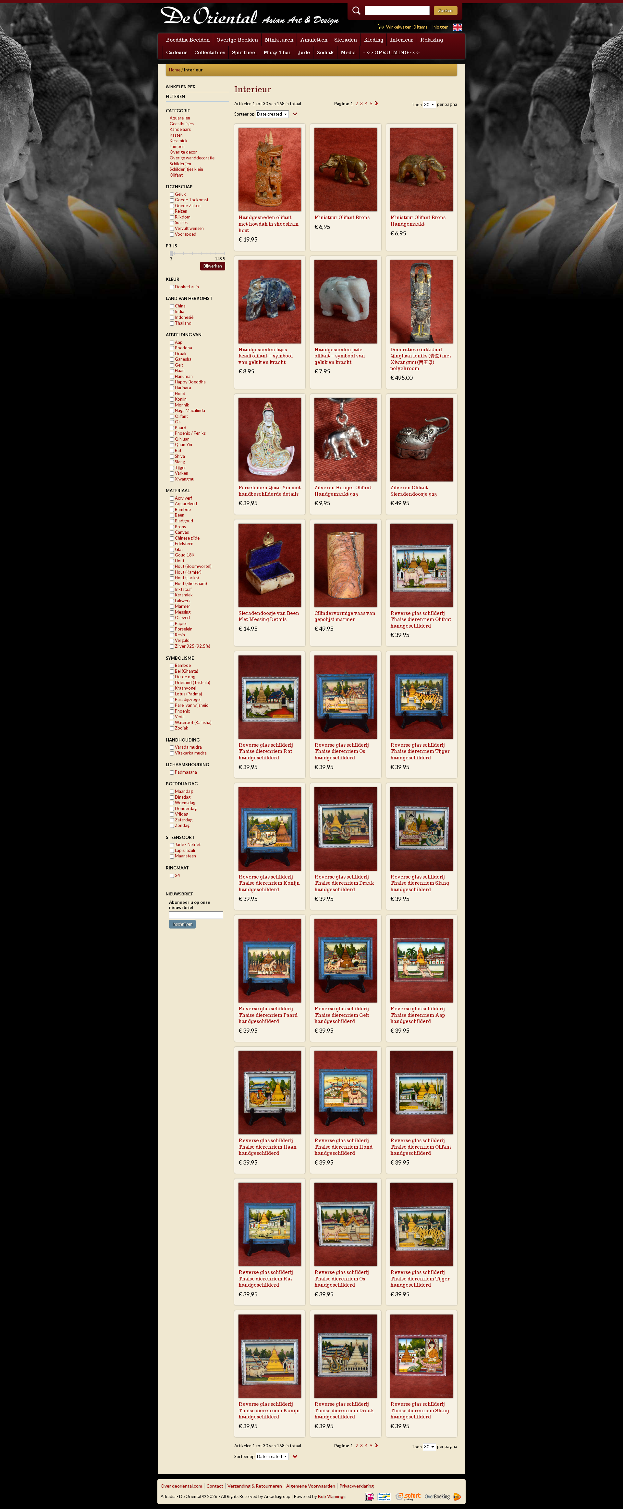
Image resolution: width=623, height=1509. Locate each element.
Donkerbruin (186, 286)
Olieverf (182, 617)
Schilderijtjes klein (186, 169)
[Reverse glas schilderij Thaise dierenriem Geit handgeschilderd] (345, 961)
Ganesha (182, 359)
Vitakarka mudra (190, 752)
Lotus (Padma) (188, 693)
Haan (179, 370)
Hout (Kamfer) (188, 572)
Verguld (181, 640)
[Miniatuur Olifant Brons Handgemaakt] (421, 169)
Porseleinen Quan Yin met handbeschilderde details (269, 491)
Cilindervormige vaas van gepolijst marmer (344, 616)
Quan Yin (183, 444)
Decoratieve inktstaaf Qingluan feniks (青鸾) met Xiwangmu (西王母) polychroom (420, 359)
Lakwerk (182, 600)
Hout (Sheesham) (190, 583)
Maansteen (185, 855)
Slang (179, 461)
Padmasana (185, 772)
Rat (177, 450)
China (180, 305)
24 (177, 875)
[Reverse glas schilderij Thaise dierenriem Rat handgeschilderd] (269, 697)
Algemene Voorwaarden (310, 1486)
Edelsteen (183, 543)
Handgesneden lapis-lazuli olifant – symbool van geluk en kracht (265, 356)
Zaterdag (183, 819)
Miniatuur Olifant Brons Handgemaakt (418, 221)
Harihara (182, 387)
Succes (181, 222)
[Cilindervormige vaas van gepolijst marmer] (345, 565)
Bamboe (182, 509)
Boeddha (183, 347)
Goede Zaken (187, 205)
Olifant (176, 175)
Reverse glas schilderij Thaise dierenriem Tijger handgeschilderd (420, 751)
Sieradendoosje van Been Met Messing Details (268, 616)
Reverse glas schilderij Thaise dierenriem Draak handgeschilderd (344, 883)
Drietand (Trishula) (192, 682)
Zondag (181, 825)
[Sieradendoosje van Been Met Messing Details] (269, 565)
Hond (179, 393)
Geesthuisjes (182, 123)
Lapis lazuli (184, 850)
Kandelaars (180, 129)
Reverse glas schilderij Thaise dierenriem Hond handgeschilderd (343, 1147)
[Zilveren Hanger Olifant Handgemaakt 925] (345, 439)
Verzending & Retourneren (254, 1486)
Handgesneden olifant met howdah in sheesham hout (268, 224)
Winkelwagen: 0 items (406, 27)
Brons (180, 526)
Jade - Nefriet (187, 844)
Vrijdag (181, 814)
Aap (178, 342)
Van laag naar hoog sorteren (295, 113)
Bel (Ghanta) (186, 671)
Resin (179, 634)
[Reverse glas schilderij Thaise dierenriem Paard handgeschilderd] (269, 961)
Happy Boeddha (190, 381)
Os (177, 421)
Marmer (182, 606)
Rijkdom (182, 216)
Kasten (176, 135)
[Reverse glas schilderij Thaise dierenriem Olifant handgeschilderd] (421, 565)
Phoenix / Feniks (190, 433)
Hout (179, 560)
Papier (180, 623)
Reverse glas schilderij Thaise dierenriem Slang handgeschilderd (419, 883)
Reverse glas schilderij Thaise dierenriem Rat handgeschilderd (265, 751)
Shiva (179, 456)
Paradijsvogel (187, 699)
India (179, 311)
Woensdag (184, 802)
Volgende (376, 103)
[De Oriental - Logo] (250, 16)
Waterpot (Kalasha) (193, 722)
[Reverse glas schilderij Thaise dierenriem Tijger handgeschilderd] (421, 697)
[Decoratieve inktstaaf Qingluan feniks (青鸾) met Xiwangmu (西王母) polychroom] (421, 301)
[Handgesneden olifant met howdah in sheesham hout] (269, 169)
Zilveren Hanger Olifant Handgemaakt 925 (343, 491)
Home (174, 69)
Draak (180, 353)
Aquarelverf (185, 503)
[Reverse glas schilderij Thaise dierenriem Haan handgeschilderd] (269, 1092)
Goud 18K (184, 554)
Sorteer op (244, 114)
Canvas (181, 532)
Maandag (183, 791)
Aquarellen (180, 117)
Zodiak (181, 727)
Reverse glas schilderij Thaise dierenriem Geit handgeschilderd (341, 1015)
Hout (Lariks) (186, 577)
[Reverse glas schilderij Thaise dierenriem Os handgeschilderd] (345, 697)
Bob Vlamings (332, 1496)
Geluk (180, 194)
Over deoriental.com (181, 1486)
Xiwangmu (184, 478)
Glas (178, 549)
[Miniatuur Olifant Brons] (345, 169)
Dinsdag (182, 797)
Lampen (177, 146)
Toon (417, 104)
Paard (180, 427)
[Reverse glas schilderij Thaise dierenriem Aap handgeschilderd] (421, 961)
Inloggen (440, 27)
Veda (179, 716)
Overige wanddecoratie (192, 157)
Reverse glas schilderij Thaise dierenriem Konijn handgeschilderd (269, 883)
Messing (182, 612)
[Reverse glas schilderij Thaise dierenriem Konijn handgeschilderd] (269, 829)
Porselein (183, 628)
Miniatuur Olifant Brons (342, 217)
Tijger (180, 467)
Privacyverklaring (356, 1486)
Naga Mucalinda (189, 410)
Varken (181, 473)
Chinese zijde (187, 538)
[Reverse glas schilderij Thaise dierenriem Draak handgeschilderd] (345, 829)
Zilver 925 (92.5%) (192, 646)
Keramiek (179, 140)
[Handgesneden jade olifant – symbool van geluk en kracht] (345, 301)
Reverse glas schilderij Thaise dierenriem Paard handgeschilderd (268, 1015)
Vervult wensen (189, 228)
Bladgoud (183, 520)
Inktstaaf (183, 589)
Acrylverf (183, 498)
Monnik (181, 404)
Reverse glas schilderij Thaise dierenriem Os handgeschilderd (341, 751)
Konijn (180, 399)
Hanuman (183, 376)
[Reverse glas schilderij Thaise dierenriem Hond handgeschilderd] (345, 1092)
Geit (178, 365)
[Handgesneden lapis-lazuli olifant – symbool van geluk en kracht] (269, 301)
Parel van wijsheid (191, 705)
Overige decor (183, 152)
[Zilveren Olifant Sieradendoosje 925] (421, 439)
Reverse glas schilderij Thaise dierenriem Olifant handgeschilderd (420, 619)
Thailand (182, 323)
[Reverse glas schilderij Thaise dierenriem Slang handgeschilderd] (421, 829)
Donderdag (185, 808)
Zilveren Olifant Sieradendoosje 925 (413, 491)
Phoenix (182, 711)
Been (179, 515)
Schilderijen (180, 163)
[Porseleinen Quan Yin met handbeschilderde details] (269, 439)
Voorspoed (185, 234)
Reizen (180, 211)
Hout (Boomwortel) (193, 566)
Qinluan (181, 439)
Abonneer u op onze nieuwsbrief (189, 905)
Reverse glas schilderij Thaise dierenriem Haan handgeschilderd (267, 1147)
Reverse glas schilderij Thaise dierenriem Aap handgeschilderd (417, 1015)
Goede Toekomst (191, 199)
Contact (214, 1486)
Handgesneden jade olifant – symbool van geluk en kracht (339, 356)
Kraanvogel (185, 688)
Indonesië (183, 317)
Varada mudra (188, 747)
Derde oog (184, 676)
